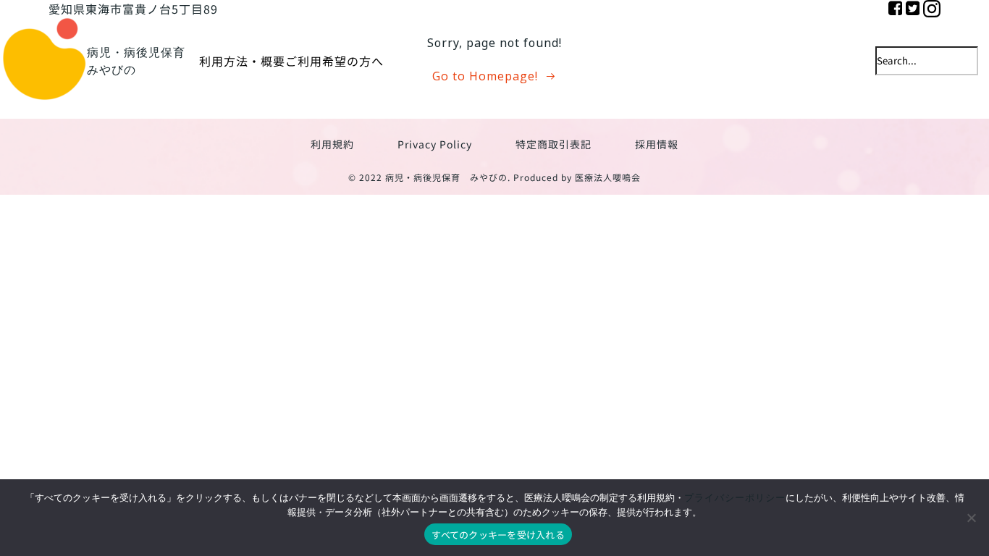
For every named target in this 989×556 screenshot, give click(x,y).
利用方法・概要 (242, 61)
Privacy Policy (434, 144)
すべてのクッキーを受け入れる (498, 535)
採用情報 (656, 144)
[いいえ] (971, 517)
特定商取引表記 (553, 144)
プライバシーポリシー (735, 497)
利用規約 (332, 144)
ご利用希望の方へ (334, 61)
